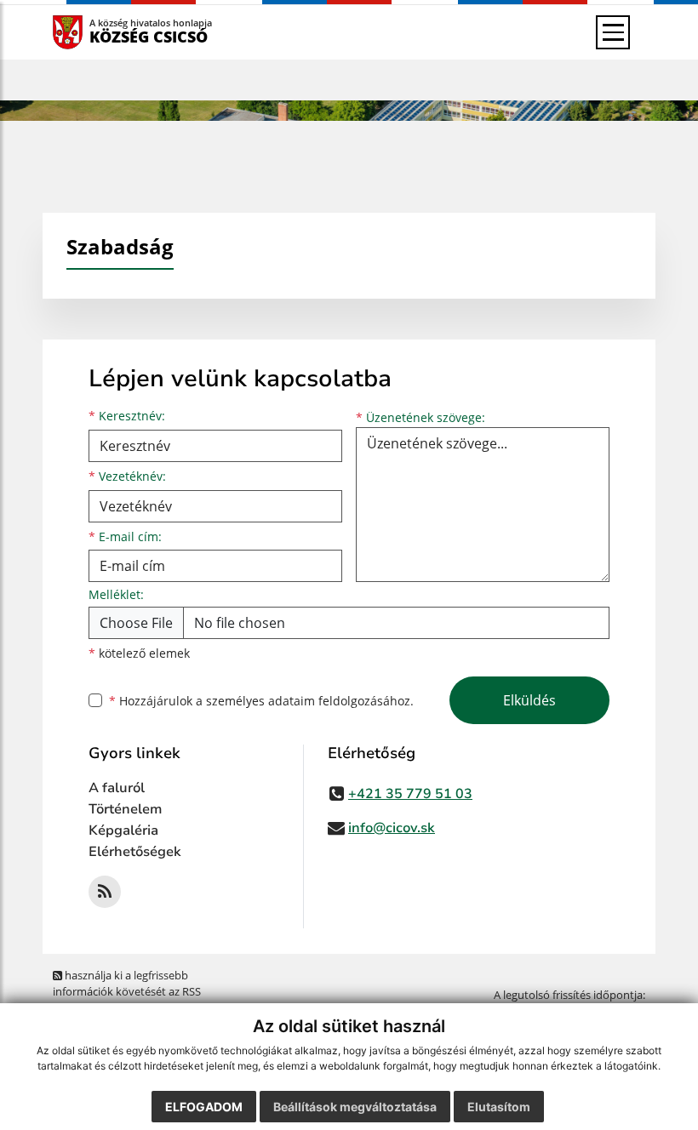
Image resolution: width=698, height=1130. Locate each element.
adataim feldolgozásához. (341, 701)
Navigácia (93, 31)
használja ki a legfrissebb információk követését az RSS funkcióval (127, 991)
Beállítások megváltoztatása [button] (355, 1106)
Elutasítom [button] (498, 1106)
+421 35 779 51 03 (410, 794)
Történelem (125, 809)
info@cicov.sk (391, 828)
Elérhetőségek (135, 851)
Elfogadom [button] (204, 1106)
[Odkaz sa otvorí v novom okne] (105, 892)
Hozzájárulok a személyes (261, 701)
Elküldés (529, 700)
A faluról (117, 788)
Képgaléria (123, 830)
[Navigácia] (613, 32)
